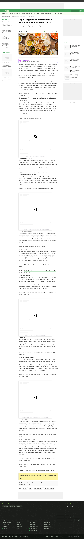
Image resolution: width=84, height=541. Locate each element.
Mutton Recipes (60, 517)
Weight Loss (5, 506)
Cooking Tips (12, 506)
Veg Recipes (32, 512)
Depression (5, 520)
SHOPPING (44, 1)
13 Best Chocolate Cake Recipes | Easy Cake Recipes (75, 53)
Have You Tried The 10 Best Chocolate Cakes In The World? (75, 46)
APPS (48, 1)
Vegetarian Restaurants (49, 488)
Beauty (18, 512)
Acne (18, 528)
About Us (11, 536)
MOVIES (16, 1)
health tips (33, 482)
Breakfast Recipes (69, 520)
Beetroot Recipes (33, 528)
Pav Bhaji (77, 520)
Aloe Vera (19, 513)
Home (3, 16)
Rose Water (19, 515)
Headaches (5, 528)
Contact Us (26, 536)
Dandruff (18, 522)
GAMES (40, 1)
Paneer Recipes (33, 518)
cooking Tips (17, 13)
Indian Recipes (60, 512)
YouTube (28, 484)
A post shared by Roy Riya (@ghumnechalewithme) (35, 335)
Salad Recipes (33, 515)
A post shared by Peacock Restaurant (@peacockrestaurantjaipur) (35, 417)
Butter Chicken (77, 517)
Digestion (5, 526)
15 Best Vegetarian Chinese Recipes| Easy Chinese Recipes (75, 76)
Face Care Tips (47, 524)
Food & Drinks (36, 13)
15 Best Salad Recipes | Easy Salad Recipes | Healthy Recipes (75, 60)
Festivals (42, 13)
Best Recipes (60, 13)
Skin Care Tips (47, 522)
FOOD (25, 1)
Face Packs (19, 524)
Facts (55, 13)
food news (27, 482)
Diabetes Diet (6, 515)
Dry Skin (18, 520)
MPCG (57, 1)
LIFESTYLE (28, 1)
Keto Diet (5, 518)
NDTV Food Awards (52, 10)
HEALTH (33, 1)
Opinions (23, 13)
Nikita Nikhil (21, 28)
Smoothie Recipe (47, 526)
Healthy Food (6, 524)
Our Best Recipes (68, 42)
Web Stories (35, 10)
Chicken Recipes (60, 514)
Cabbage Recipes (34, 526)
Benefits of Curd (47, 520)
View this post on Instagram (25, 140)
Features (23, 10)
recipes (39, 482)
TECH (37, 1)
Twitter (22, 484)
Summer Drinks (47, 518)
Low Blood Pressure (7, 522)
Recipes (29, 10)
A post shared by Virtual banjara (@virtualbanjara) (35, 156)
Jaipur (30, 488)
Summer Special (47, 512)
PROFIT (11, 1)
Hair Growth (19, 518)
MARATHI (60, 1)
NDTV (4, 1)
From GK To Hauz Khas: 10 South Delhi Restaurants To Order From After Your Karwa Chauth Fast (75, 69)
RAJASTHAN (52, 1)
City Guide (25, 488)
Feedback (16, 536)
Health (44, 10)
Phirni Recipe (46, 528)
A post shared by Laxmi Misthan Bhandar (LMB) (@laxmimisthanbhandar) (35, 229)
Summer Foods (47, 515)
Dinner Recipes (33, 513)
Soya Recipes (33, 522)
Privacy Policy (4, 536)
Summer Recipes (47, 513)
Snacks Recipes (33, 530)
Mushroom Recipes (34, 520)
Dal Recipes (32, 524)
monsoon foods (16, 10)
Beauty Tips (19, 526)
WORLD (7, 1)
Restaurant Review (49, 13)
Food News (11, 13)
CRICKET (20, 1)
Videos (40, 10)
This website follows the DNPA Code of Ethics (53, 536)
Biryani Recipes (69, 517)
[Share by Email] (54, 31)
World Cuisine (29, 13)
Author (21, 536)
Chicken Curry (69, 514)
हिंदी (13, 1)
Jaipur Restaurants (38, 488)
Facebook (48, 482)
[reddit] (26, 31)
